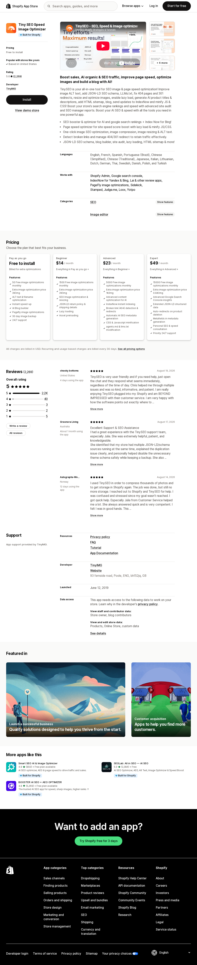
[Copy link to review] (80, 370)
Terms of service (45, 953)
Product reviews (92, 893)
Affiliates (162, 915)
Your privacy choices (117, 953)
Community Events (131, 900)
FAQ (93, 542)
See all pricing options (131, 348)
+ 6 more (162, 62)
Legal (160, 922)
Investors (162, 893)
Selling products (55, 893)
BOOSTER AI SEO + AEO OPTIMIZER (40, 782)
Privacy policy (100, 537)
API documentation (131, 885)
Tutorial (95, 548)
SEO (93, 202)
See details (98, 633)
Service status (166, 929)
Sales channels (54, 878)
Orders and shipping (57, 900)
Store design (52, 907)
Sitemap (92, 953)
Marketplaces (90, 885)
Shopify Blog (127, 907)
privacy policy (148, 604)
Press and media (167, 900)
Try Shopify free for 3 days (98, 841)
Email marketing (92, 907)
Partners (162, 907)
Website (96, 570)
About (160, 878)
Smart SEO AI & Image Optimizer (38, 763)
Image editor (99, 214)
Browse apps (131, 6)
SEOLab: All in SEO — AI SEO (131, 763)
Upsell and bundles (94, 900)
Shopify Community (132, 893)
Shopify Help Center (132, 878)
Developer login (17, 953)
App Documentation (104, 553)
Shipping (87, 922)
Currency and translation (90, 932)
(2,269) (17, 76)
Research (124, 915)
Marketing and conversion (53, 917)
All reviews (16, 432)
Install (27, 99)
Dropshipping (90, 878)
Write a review (18, 425)
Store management (57, 926)
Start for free (176, 6)
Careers (161, 885)
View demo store (27, 110)
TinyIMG (11, 88)
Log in (153, 6)
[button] (50, 770)
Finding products (55, 885)
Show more (96, 409)
